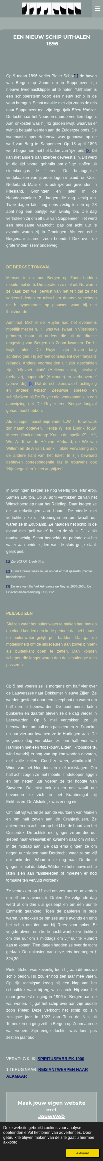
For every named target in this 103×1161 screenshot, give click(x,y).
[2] (88, 150)
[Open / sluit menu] (97, 8)
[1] (76, 76)
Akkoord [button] (82, 1153)
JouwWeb (51, 1116)
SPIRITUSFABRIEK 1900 (61, 1059)
